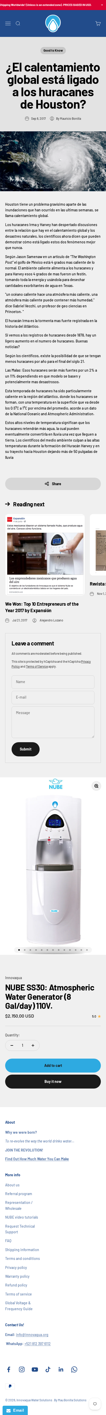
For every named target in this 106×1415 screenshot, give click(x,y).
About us (12, 1185)
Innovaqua (13, 978)
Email (17, 1410)
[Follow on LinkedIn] (61, 1369)
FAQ (8, 1240)
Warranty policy (17, 1276)
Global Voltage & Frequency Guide (19, 1306)
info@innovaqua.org (32, 1334)
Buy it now (53, 1081)
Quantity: (12, 1035)
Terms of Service (37, 666)
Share (56, 484)
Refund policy (16, 1285)
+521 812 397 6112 (37, 1343)
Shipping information (22, 1250)
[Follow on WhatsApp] (74, 1369)
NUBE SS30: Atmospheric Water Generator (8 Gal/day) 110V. (49, 996)
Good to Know (53, 50)
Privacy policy (16, 1267)
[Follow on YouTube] (34, 1369)
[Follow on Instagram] (21, 1369)
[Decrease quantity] (11, 1045)
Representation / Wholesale (19, 1205)
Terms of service (18, 1294)
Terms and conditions (22, 1258)
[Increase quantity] (32, 1045)
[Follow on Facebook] (8, 1369)
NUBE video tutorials (21, 1217)
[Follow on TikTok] (48, 1369)
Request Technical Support (20, 1229)
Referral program (18, 1194)
